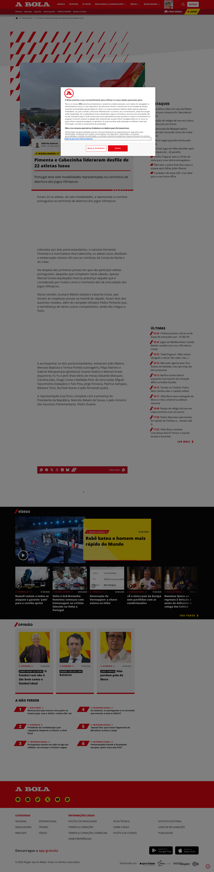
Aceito (118, 148)
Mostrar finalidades (96, 148)
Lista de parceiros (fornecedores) (79, 139)
